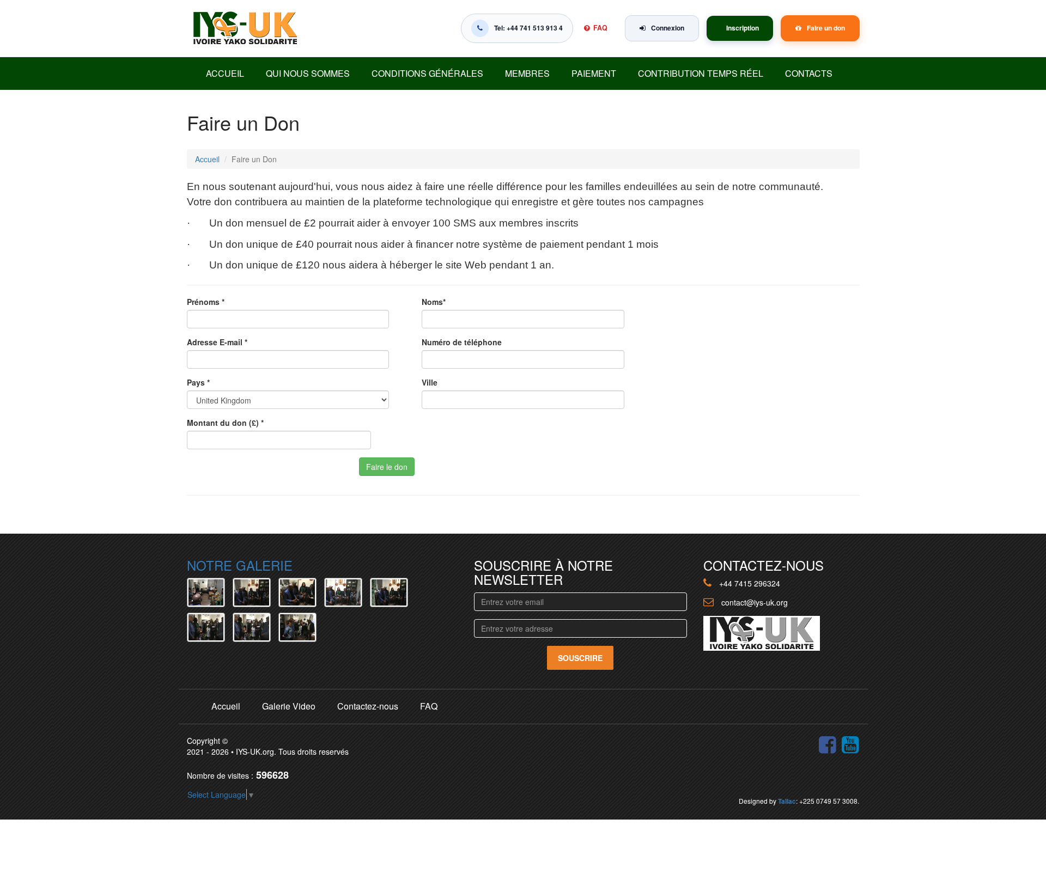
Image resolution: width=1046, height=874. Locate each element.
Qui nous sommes (308, 73)
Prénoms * (205, 301)
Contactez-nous (367, 706)
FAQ (600, 28)
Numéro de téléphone (462, 342)
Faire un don (826, 28)
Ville (429, 382)
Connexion (667, 28)
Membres (527, 73)
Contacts (808, 73)
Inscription (742, 28)
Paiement (593, 73)
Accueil (225, 73)
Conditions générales (427, 73)
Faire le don (387, 466)
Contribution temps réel (700, 73)
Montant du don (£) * (225, 422)
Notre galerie (240, 564)
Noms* (434, 301)
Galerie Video (288, 706)
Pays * (198, 382)
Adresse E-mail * (217, 342)
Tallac (787, 801)
